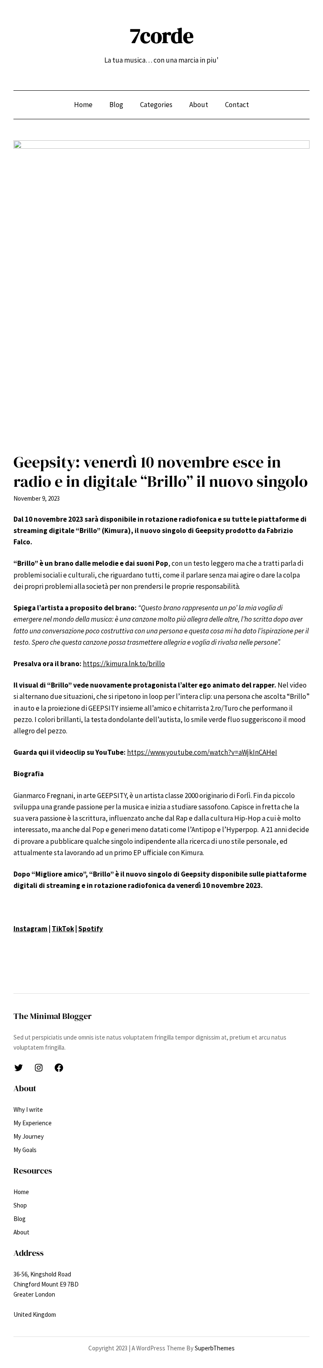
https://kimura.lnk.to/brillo (124, 663)
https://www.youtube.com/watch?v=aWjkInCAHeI (202, 752)
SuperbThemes (215, 1348)
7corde (161, 35)
